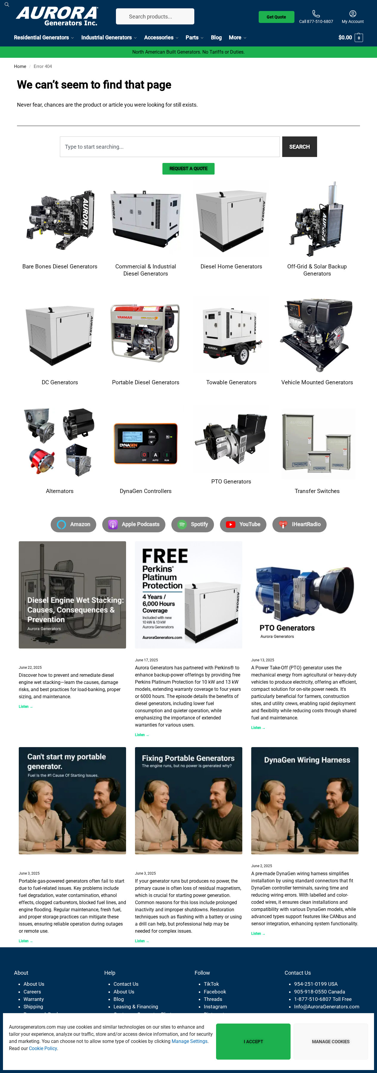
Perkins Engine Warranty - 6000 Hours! (186, 652)
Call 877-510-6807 (316, 21)
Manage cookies (331, 1041)
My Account (353, 21)
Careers (32, 992)
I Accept (253, 1041)
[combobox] (170, 146)
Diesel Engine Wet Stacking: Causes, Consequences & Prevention (67, 656)
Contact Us (126, 984)
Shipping (33, 1007)
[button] (351, 37)
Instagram (215, 1007)
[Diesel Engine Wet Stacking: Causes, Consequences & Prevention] (72, 595)
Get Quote (276, 16)
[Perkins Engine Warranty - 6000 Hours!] (188, 595)
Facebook (215, 992)
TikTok (211, 984)
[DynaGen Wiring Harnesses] (305, 800)
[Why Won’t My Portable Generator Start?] (72, 800)
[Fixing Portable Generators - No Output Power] (188, 800)
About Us (34, 984)
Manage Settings (189, 1041)
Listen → (26, 707)
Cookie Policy (43, 1048)
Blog (119, 999)
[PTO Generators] (305, 595)
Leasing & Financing (136, 1007)
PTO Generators (272, 652)
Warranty (34, 999)
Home (20, 66)
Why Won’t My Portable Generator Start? (50, 861)
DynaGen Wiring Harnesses (287, 857)
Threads (213, 999)
